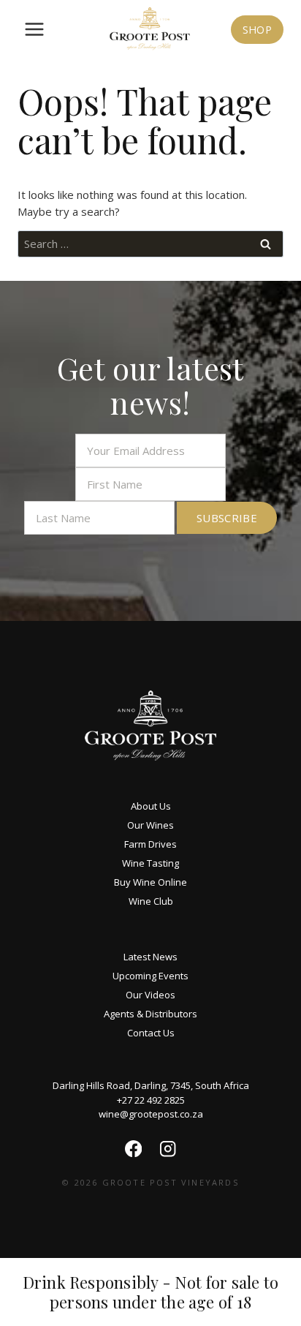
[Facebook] (133, 1148)
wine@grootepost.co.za (151, 1113)
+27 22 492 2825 (151, 1100)
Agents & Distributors (150, 1013)
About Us (151, 806)
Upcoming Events (150, 975)
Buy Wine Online (150, 882)
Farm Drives (150, 844)
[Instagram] (167, 1148)
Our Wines (150, 825)
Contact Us (151, 1032)
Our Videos (150, 994)
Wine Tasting (150, 863)
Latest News (150, 956)
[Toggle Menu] (34, 29)
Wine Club (151, 901)
